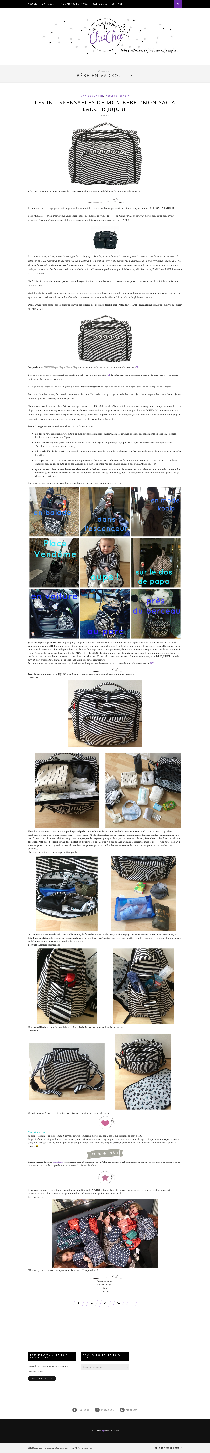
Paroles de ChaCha (116, 96)
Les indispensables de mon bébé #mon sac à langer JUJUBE (105, 105)
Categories (100, 4)
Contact (117, 4)
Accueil (32, 4)
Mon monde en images (75, 4)
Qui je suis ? (49, 4)
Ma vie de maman (92, 96)
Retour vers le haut (167, 1448)
